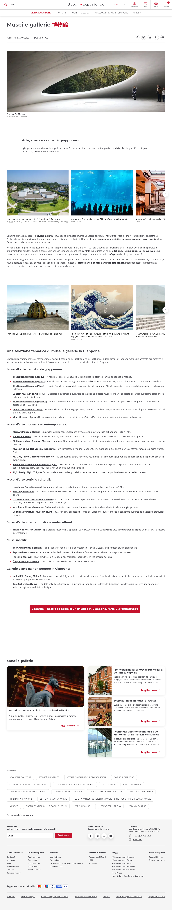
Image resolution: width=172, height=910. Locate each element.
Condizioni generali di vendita (54, 896)
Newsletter (11, 860)
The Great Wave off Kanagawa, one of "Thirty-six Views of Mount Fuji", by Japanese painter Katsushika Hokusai (100, 336)
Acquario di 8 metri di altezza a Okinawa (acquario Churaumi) (99, 220)
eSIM (91, 860)
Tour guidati (32, 860)
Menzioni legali (28, 896)
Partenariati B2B (13, 866)
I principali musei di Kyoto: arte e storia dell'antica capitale (138, 671)
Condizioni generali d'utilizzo (129, 896)
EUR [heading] (123, 5)
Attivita (137, 13)
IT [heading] (114, 5)
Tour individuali (34, 863)
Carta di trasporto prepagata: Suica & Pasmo (66, 863)
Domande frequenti (14, 873)
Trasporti (61, 13)
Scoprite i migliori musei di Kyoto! (135, 701)
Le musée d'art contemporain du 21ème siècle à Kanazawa (37, 220)
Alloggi (85, 13)
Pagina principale (13, 815)
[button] (7, 194)
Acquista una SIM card (97, 857)
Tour (74, 13)
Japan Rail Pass (55, 857)
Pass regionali (55, 860)
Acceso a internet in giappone (111, 13)
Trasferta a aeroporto (58, 866)
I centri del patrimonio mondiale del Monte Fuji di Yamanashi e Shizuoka (136, 733)
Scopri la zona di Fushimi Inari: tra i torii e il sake (39, 710)
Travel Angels (117, 873)
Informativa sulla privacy (86, 896)
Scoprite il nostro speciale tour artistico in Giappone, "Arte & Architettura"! (85, 609)
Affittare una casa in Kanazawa (123, 866)
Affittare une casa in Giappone (123, 857)
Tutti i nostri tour (34, 857)
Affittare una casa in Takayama (123, 870)
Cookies (106, 896)
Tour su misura (34, 866)
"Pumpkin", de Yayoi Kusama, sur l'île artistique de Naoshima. (34, 334)
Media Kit (10, 870)
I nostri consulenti (34, 870)
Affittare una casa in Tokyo (122, 860)
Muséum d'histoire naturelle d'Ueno (152, 220)
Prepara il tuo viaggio (157, 860)
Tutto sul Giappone (156, 857)
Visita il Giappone (41, 13)
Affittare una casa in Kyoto (121, 863)
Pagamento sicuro (156, 896)
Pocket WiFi (93, 863)
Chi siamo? (11, 857)
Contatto (11, 896)
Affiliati (9, 863)
